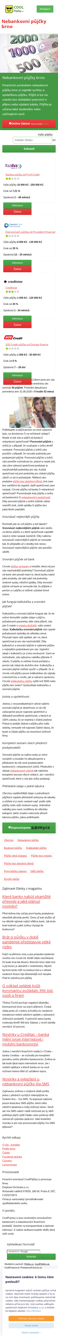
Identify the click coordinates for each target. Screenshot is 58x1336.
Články (6, 1152)
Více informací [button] (33, 1310)
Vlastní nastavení (30, 1332)
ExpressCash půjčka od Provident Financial (30, 232)
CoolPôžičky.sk (42, 1264)
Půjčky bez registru (41, 855)
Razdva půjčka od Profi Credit (23, 174)
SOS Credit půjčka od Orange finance (27, 344)
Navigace (45, 9)
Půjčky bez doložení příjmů (19, 863)
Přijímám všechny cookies (31, 1318)
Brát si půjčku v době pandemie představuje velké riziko (26, 941)
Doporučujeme (21, 827)
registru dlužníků (27, 625)
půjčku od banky (20, 566)
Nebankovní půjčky (28, 840)
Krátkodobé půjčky (36, 848)
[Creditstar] (13, 281)
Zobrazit (29, 148)
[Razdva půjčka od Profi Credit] (13, 166)
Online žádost (21, 123)
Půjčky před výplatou (15, 855)
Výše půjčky (45, 134)
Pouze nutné (31, 1325)
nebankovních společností (35, 497)
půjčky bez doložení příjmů (27, 481)
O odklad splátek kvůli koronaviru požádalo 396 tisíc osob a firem (27, 990)
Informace (17, 205)
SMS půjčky (37, 871)
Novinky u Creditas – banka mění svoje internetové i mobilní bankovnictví (25, 1039)
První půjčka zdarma (15, 871)
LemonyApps (9, 1164)
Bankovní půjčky (13, 848)
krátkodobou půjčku (21, 681)
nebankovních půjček (22, 770)
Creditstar (11, 287)
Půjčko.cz (29, 1264)
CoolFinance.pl (12, 1267)
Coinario (7, 1160)
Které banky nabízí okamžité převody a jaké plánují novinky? (26, 901)
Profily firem (8, 1148)
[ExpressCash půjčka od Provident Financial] (13, 224)
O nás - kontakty (11, 1145)
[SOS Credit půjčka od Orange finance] (13, 337)
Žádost (17, 211)
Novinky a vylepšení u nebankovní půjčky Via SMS (25, 1081)
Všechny (9, 840)
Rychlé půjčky (11, 879)
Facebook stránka (12, 1156)
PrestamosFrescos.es (31, 1267)
